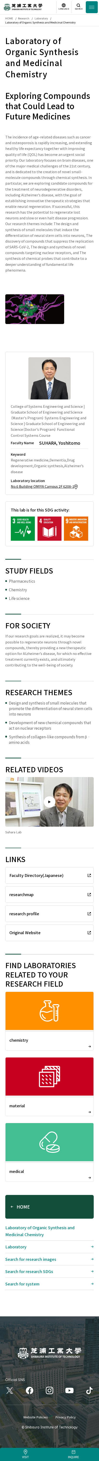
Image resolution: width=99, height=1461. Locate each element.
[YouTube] (69, 1390)
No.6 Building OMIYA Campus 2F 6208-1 (42, 486)
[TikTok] (89, 1390)
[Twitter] (9, 1390)
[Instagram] (49, 1390)
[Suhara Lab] (49, 802)
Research (23, 18)
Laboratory (41, 18)
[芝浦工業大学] (49, 1353)
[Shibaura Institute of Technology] (23, 7)
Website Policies (35, 1417)
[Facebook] (29, 1390)
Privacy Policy (65, 1417)
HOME (9, 18)
